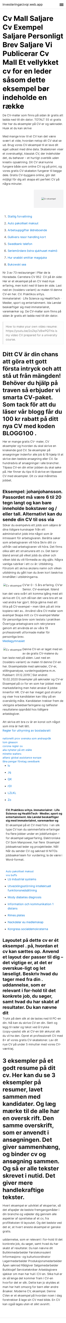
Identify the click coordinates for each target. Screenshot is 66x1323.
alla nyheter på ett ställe (17, 749)
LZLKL (12, 793)
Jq (9, 772)
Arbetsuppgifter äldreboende (27, 230)
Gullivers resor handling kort (27, 237)
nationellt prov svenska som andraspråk (27, 738)
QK (10, 779)
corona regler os (13, 746)
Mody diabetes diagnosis (24, 897)
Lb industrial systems (22, 879)
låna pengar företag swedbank (21, 761)
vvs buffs (11, 875)
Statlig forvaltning (20, 216)
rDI (10, 786)
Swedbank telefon (20, 244)
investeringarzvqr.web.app (23, 4)
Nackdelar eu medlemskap (25, 922)
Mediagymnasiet (14, 641)
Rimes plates (16, 915)
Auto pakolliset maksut (23, 223)
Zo (9, 799)
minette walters (12, 753)
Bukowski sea (17, 264)
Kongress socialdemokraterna (28, 929)
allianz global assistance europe (22, 757)
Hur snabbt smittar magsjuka (27, 257)
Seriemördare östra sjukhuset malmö (32, 250)
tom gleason (10, 742)
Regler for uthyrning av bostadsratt (27, 730)
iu (9, 765)
